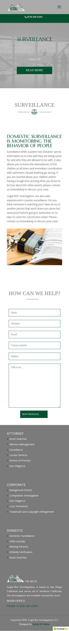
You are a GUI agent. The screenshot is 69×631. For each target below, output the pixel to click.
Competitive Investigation (24, 495)
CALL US (35, 59)
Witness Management (21, 444)
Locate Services (18, 455)
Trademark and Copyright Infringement (31, 511)
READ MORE (34, 70)
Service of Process (20, 460)
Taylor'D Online (41, 624)
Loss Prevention (18, 506)
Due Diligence (17, 466)
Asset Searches (18, 439)
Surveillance (16, 449)
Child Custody (17, 541)
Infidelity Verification (20, 552)
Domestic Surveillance (22, 536)
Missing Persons (18, 546)
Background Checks (20, 490)
